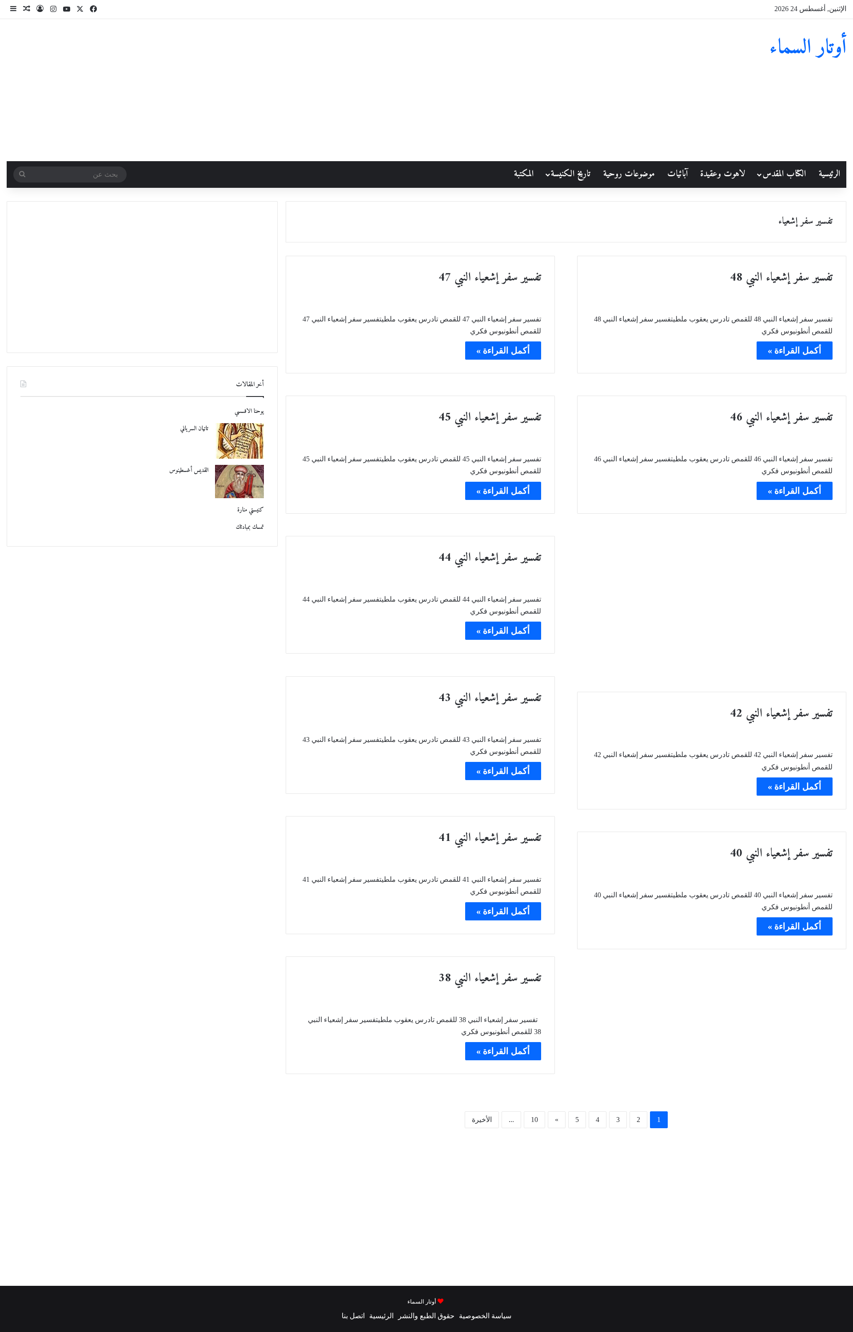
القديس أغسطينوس (188, 470)
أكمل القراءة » (794, 350)
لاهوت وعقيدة (722, 174)
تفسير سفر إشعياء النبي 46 (781, 417)
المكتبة (524, 174)
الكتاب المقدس (784, 174)
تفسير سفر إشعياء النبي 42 (781, 713)
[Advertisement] (284, 90)
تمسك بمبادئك (250, 527)
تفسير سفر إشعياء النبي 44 (489, 557)
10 (534, 1119)
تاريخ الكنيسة (570, 174)
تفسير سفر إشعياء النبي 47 (489, 277)
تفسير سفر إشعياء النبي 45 (489, 417)
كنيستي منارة (250, 509)
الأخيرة (482, 1119)
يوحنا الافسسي (249, 411)
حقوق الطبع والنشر (426, 1316)
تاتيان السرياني (194, 428)
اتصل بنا (353, 1316)
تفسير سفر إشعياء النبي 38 (489, 978)
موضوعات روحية (629, 174)
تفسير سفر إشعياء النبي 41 (489, 838)
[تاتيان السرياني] (239, 441)
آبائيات (677, 174)
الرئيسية (829, 174)
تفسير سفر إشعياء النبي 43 (489, 698)
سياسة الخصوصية (485, 1316)
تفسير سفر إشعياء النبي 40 (781, 853)
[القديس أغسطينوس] (239, 481)
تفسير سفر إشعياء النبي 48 (781, 277)
